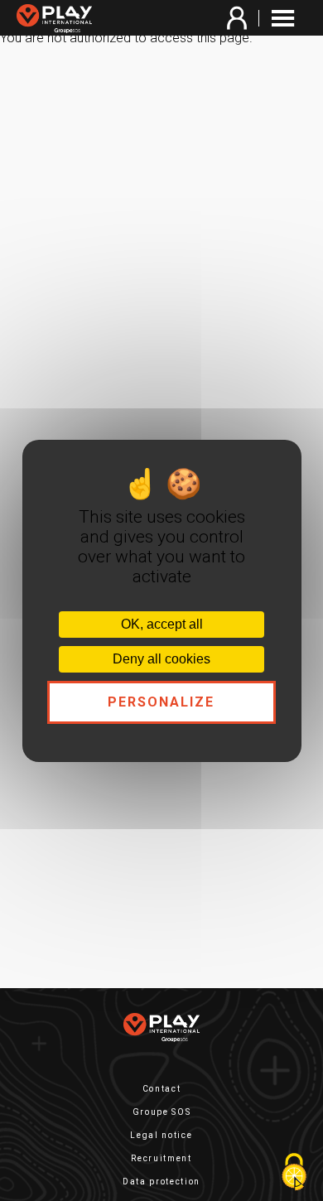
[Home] (58, 19)
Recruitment (161, 1158)
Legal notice (161, 1135)
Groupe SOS (162, 1112)
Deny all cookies (161, 659)
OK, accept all (162, 624)
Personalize (161, 702)
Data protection (161, 1181)
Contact (161, 1088)
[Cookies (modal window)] (294, 1173)
